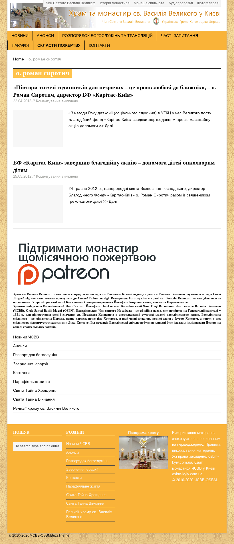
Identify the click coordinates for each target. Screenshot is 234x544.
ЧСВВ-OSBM (205, 480)
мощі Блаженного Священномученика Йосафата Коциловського (104, 302)
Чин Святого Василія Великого (71, 3)
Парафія (20, 45)
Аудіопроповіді (181, 3)
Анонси (20, 346)
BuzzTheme (60, 535)
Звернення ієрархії (30, 364)
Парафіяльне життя (31, 381)
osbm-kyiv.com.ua (187, 474)
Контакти (99, 45)
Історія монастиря (115, 3)
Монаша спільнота (149, 3)
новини (20, 35)
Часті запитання (179, 35)
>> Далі (106, 125)
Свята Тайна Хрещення (35, 390)
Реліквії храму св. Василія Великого (46, 408)
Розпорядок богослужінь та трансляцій (107, 35)
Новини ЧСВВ (26, 337)
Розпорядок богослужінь (35, 354)
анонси (45, 35)
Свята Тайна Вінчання (34, 399)
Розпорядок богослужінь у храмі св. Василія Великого (151, 298)
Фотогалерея (208, 3)
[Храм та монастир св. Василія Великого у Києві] (117, 25)
